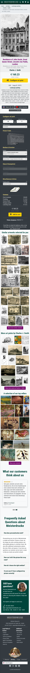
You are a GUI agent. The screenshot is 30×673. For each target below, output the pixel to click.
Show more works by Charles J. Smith (15, 388)
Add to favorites (22, 107)
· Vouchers (18, 640)
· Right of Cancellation (7, 640)
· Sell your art (19, 634)
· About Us (4, 644)
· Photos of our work (20, 638)
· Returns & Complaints (7, 642)
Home (2, 6)
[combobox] (15, 127)
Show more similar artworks (15, 328)
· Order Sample (19, 642)
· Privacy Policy (5, 638)
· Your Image (19, 632)
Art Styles (8, 6)
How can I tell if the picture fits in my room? (15, 558)
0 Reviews (18, 110)
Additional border (6, 124)
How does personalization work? (13, 533)
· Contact (4, 632)
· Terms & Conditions (6, 636)
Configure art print (16, 80)
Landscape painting (16, 6)
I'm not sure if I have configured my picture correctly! (14, 572)
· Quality (18, 636)
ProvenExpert (11, 503)
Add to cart (16, 214)
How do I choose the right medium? (14, 565)
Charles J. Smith (6, 8)
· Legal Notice (5, 634)
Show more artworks (15, 463)
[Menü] (2, 2)
